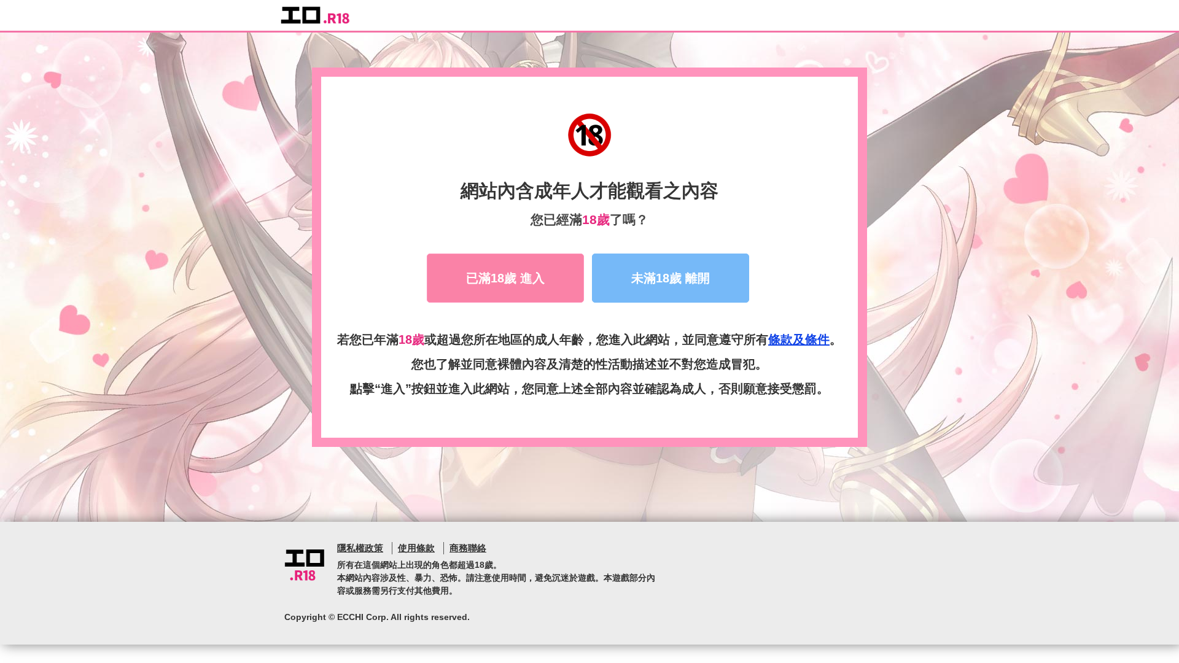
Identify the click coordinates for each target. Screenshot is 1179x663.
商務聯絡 (467, 548)
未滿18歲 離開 (670, 278)
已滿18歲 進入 (505, 278)
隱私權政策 (360, 548)
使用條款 (416, 548)
